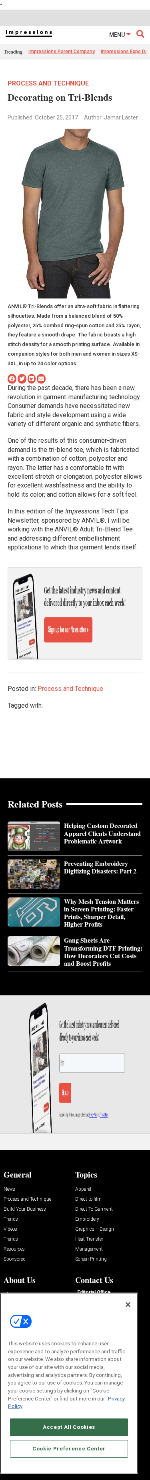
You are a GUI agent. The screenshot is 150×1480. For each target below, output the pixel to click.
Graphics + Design (94, 1229)
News (9, 1189)
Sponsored (15, 1259)
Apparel (83, 1189)
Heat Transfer (89, 1239)
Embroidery (87, 1219)
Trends (11, 1219)
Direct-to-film (88, 1199)
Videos (10, 1229)
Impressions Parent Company (61, 51)
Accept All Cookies (69, 1427)
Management (89, 1249)
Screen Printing (91, 1259)
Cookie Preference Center (69, 1449)
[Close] (128, 1304)
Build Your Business (25, 1209)
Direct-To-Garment (94, 1209)
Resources (14, 1249)
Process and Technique (48, 83)
